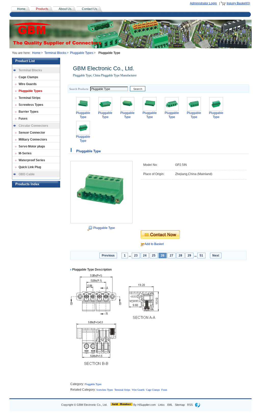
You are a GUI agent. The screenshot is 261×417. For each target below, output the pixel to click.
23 (136, 255)
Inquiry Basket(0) (238, 3)
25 (153, 255)
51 (201, 255)
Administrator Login (203, 3)
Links (161, 404)
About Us (65, 9)
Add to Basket (154, 244)
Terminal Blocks (55, 53)
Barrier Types (28, 111)
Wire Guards (28, 84)
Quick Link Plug (30, 167)
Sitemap (180, 404)
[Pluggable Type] (101, 192)
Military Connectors (33, 139)
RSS (190, 404)
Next (215, 255)
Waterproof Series (32, 160)
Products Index (27, 184)
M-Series (25, 153)
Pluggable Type (104, 228)
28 (180, 255)
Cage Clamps (28, 77)
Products (42, 9)
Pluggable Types (81, 53)
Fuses (23, 118)
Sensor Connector (32, 132)
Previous (108, 255)
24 (145, 255)
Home (21, 9)
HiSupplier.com (146, 404)
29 (189, 255)
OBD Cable (27, 174)
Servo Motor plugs (32, 146)
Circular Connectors (33, 126)
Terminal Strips (30, 98)
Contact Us (89, 9)
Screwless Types (31, 105)
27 (171, 255)
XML (170, 404)
